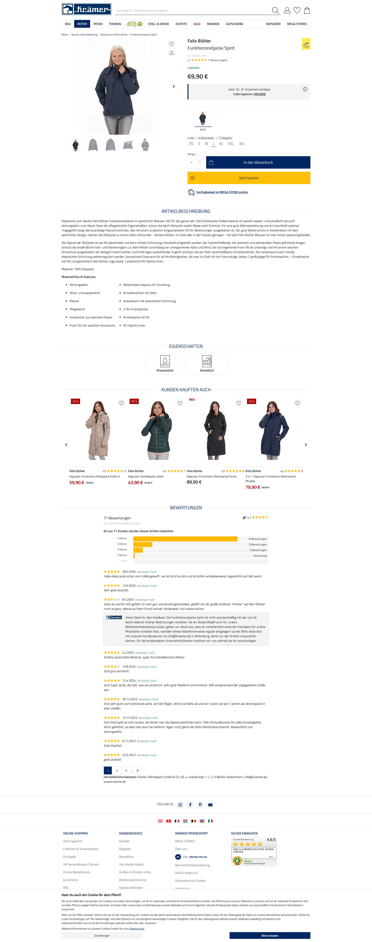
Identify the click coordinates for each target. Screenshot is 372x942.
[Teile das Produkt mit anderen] (171, 52)
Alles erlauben (270, 935)
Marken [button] (213, 24)
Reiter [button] (82, 24)
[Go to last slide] (66, 444)
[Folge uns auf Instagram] (180, 805)
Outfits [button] (181, 24)
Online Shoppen (75, 833)
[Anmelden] (287, 9)
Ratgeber (227, 138)
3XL (242, 144)
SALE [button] (197, 24)
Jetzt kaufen (249, 178)
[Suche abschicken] (276, 10)
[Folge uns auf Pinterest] (200, 805)
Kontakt (124, 841)
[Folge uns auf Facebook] (190, 805)
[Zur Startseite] (87, 8)
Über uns (181, 848)
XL (221, 144)
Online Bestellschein (76, 872)
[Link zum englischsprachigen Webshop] (203, 820)
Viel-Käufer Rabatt (131, 864)
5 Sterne (122, 538)
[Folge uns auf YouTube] (210, 805)
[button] (135, 24)
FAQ (66, 887)
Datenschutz (137, 928)
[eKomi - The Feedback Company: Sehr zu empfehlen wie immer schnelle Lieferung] (254, 851)
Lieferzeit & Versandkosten (81, 848)
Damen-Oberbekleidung (84, 34)
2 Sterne (122, 555)
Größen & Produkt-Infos (135, 872)
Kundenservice (130, 833)
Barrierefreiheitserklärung (192, 865)
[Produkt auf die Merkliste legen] (171, 43)
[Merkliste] (297, 9)
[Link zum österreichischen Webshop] (161, 820)
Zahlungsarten (73, 841)
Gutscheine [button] (234, 24)
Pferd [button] (98, 24)
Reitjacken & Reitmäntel (114, 34)
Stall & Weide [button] (158, 24)
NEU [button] (68, 24)
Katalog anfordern (131, 887)
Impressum (182, 888)
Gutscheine (70, 879)
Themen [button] (115, 24)
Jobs (192, 856)
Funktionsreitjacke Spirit (143, 34)
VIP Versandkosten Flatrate (81, 864)
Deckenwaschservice (132, 879)
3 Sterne (122, 549)
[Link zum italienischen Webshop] (211, 820)
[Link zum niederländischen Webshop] (186, 820)
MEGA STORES (297, 24)
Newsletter (126, 856)
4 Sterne (122, 544)
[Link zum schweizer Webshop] (169, 820)
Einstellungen (102, 935)
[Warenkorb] (307, 9)
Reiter (65, 34)
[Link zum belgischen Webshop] (194, 820)
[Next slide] (173, 86)
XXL (231, 144)
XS (191, 144)
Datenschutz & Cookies (190, 880)
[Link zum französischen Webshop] (178, 820)
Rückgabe (69, 856)
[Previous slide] (65, 86)
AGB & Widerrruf (186, 872)
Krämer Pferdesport (191, 833)
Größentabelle (206, 138)
